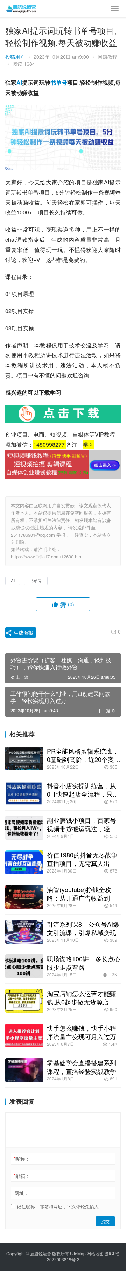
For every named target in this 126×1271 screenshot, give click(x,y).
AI (19, 82)
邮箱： (22, 1175)
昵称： (22, 1158)
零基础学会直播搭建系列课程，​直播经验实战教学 (81, 1066)
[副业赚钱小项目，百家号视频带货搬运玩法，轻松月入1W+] (24, 828)
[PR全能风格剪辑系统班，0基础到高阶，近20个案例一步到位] (24, 758)
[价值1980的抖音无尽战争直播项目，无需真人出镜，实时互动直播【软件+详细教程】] (24, 862)
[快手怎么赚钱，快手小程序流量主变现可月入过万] (24, 1035)
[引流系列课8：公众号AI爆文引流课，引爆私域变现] (24, 932)
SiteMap (78, 1253)
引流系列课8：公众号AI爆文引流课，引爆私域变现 (83, 928)
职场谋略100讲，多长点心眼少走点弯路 (83, 962)
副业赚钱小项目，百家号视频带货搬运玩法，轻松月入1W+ (81, 824)
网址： (21, 1192)
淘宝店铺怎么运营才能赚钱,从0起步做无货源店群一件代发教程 (81, 997)
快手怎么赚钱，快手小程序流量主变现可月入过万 (81, 1032)
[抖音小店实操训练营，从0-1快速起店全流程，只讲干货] (24, 793)
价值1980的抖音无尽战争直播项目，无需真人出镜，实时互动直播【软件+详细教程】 (82, 858)
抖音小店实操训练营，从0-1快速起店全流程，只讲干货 (83, 789)
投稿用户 (15, 56)
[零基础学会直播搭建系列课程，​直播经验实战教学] (24, 1070)
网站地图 (95, 1253)
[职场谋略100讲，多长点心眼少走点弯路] (24, 966)
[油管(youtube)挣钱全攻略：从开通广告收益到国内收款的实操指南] (24, 897)
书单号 (58, 82)
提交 (105, 1221)
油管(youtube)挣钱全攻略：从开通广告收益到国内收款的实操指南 (81, 893)
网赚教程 (107, 56)
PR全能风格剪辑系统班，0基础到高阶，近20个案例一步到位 (83, 755)
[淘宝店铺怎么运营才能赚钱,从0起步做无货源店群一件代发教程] (24, 1001)
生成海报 (22, 632)
